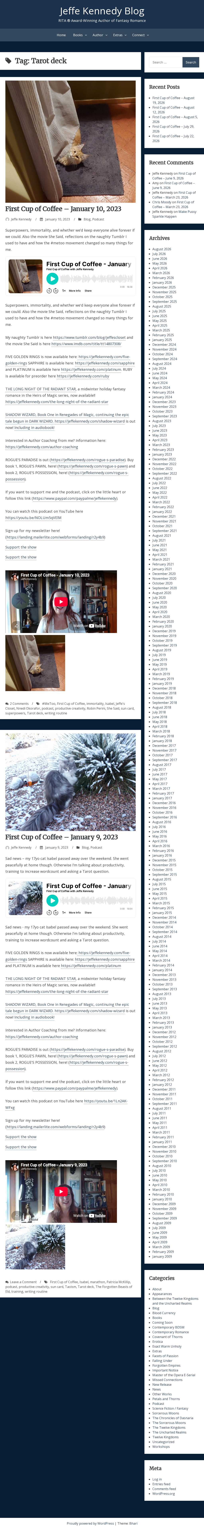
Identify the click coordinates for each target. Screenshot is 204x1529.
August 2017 (161, 765)
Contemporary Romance (170, 1332)
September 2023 (164, 416)
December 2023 (164, 402)
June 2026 (159, 258)
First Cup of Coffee (71, 703)
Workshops (161, 1446)
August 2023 (161, 421)
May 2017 (159, 779)
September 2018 (164, 702)
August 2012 (161, 1051)
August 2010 (161, 1166)
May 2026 (159, 263)
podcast (47, 708)
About (157, 1289)
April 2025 (159, 325)
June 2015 (159, 889)
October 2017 (162, 755)
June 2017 (159, 774)
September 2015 (164, 874)
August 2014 (161, 936)
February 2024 (163, 392)
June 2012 (159, 1061)
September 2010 (164, 1161)
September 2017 (164, 760)
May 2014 (159, 951)
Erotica (157, 1341)
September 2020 (164, 588)
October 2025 (162, 297)
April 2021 (159, 554)
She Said (113, 708)
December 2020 (164, 574)
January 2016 (162, 855)
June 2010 (159, 1175)
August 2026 (161, 249)
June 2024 (159, 373)
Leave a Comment (23, 1282)
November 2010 (164, 1151)
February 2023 (163, 449)
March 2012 (161, 1075)
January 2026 (162, 282)
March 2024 (161, 387)
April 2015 (159, 898)
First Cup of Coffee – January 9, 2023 (61, 837)
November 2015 (164, 865)
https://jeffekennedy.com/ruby (83, 376)
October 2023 (162, 411)
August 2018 (161, 707)
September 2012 (164, 1046)
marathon (97, 1282)
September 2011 (164, 1103)
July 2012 (159, 1056)
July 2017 (159, 769)
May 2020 (159, 607)
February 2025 (163, 335)
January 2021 (162, 569)
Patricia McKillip (118, 1282)
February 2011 (163, 1137)
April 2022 (159, 497)
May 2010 (159, 1180)
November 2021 (164, 521)
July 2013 (159, 998)
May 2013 (159, 1008)
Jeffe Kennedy (21, 219)
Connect (138, 35)
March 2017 (161, 788)
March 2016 (161, 846)
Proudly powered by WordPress (91, 1523)
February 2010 (163, 1194)
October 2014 (162, 927)
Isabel (109, 703)
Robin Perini (96, 708)
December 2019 (164, 631)
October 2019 (162, 640)
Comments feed (164, 1489)
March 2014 (161, 960)
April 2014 (159, 955)
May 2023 (159, 435)
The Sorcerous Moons (169, 1423)
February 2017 (163, 793)
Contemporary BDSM (168, 1327)
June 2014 (159, 946)
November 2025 (164, 292)
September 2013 (164, 989)
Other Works (162, 1394)
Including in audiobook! (34, 427)
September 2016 (164, 817)
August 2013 (161, 994)
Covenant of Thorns (167, 1337)
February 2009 (163, 1251)
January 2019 (162, 683)
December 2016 (164, 803)
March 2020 (161, 617)
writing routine (56, 713)
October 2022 (162, 468)
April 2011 (159, 1127)
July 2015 (159, 884)
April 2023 (159, 440)
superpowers (15, 713)
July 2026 (159, 254)
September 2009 (164, 1218)
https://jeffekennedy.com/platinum (91, 369)
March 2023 (161, 445)
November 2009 (164, 1209)
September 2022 (164, 473)
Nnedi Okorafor (28, 708)
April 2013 (159, 1013)
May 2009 (159, 1237)
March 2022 (161, 502)
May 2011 (159, 1123)
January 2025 (162, 340)
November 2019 (164, 636)
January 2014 (162, 970)
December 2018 (164, 688)
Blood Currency (164, 1313)
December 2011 (164, 1089)
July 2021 (159, 540)
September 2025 (164, 301)
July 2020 (159, 597)
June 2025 (159, 316)
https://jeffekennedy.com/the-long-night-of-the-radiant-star (56, 401)
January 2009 (162, 1256)
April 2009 (159, 1242)
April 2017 (159, 784)
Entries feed (161, 1484)
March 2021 (161, 559)
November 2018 (164, 693)
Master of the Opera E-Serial (173, 1375)
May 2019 (159, 664)
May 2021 (159, 550)
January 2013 (162, 1027)
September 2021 (164, 531)
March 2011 (161, 1132)
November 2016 (164, 807)
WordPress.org (163, 1493)
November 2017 (164, 750)
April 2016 (159, 841)
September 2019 (164, 645)
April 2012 (159, 1070)
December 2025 (164, 287)
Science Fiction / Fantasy (170, 1408)
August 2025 (161, 306)
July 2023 (159, 426)
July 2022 (159, 483)
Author (98, 35)
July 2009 (159, 1228)
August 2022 (161, 478)
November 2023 (164, 406)
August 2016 (161, 822)
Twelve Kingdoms (165, 1437)
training (17, 1291)
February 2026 (163, 278)
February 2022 (163, 507)
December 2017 (164, 745)
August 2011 (161, 1108)
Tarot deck (35, 713)
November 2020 (164, 578)
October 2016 (162, 812)
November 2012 (164, 1037)
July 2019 (159, 655)
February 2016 (163, 850)
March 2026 (161, 273)
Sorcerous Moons (165, 1413)
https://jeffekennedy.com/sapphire (105, 363)
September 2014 (164, 932)
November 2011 (164, 1094)
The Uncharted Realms (169, 1432)
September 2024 (164, 359)
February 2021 (163, 564)
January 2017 (162, 798)
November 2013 (164, 979)
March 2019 (161, 674)
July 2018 (159, 712)
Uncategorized (163, 1442)
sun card (127, 708)
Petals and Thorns (166, 1399)
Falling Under (162, 1361)
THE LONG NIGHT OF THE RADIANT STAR (40, 389)
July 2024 (159, 368)
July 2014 (159, 941)
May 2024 (159, 378)
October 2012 (162, 1041)
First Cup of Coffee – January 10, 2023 (63, 209)
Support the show (20, 547)
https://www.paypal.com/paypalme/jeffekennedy (74, 498)
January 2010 (162, 1199)
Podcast (98, 219)
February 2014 (163, 965)
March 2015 (161, 903)
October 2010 (162, 1156)
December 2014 (164, 917)
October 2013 (162, 984)
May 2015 (159, 893)
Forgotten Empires (166, 1365)
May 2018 (159, 722)
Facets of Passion (165, 1356)
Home (61, 35)
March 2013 (161, 1018)
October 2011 (162, 1099)
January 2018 (162, 741)
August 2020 (161, 593)
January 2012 (162, 1084)
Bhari (133, 1523)
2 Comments (19, 703)
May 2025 (159, 320)
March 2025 (161, 330)
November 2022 (164, 464)
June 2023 (159, 430)
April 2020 (159, 612)
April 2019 (159, 669)
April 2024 (159, 383)
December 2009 (164, 1204)
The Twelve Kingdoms (168, 1427)
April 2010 (159, 1185)
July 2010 (159, 1170)
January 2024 (162, 397)
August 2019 (161, 650)
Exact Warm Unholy (166, 1346)
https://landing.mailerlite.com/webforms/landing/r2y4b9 (55, 537)
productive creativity (70, 708)
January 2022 (162, 511)
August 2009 (161, 1223)
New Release (162, 1384)
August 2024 (161, 363)
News (156, 1389)
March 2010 (161, 1189)
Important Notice (165, 1370)
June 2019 (159, 659)
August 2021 (161, 535)
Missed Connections (167, 1380)
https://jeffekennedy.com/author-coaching (41, 446)
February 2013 (163, 1022)
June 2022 (159, 488)
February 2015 (163, 908)
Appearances (162, 1294)
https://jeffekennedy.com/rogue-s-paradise (88, 459)
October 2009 (162, 1213)
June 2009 (159, 1232)
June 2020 (159, 602)
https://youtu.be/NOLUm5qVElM (33, 517)
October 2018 (162, 698)
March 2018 (161, 731)
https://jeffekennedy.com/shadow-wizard (90, 421)
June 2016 (159, 831)
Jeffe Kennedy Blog (102, 10)
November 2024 (164, 349)
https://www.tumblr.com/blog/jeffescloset (89, 337)
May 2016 (159, 836)
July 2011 (159, 1113)
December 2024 (164, 344)
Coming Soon (162, 1322)
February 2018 (163, 736)
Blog (87, 219)
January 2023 (162, 454)
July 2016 (159, 827)
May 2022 (159, 492)
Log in (157, 1479)
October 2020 (162, 583)
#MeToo (48, 703)
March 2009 (161, 1247)
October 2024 (162, 354)
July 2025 (159, 311)
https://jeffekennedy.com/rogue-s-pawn (93, 466)
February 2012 (163, 1080)
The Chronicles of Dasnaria (172, 1418)
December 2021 (164, 516)
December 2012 (164, 1032)
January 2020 (162, 626)
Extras (118, 35)
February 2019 (163, 679)
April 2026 (159, 268)
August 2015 (161, 879)
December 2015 (164, 860)
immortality (95, 703)
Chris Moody (161, 202)
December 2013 (164, 975)
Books (78, 35)
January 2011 (162, 1142)
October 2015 (162, 870)
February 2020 (163, 621)
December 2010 (164, 1146)
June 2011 (159, 1118)
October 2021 (162, 526)
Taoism (70, 1287)
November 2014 (164, 922)
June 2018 (159, 717)
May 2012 (159, 1065)
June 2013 (159, 1003)
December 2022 (164, 459)
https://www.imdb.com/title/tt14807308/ (86, 343)
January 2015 (162, 913)
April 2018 (159, 726)
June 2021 (159, 545)
